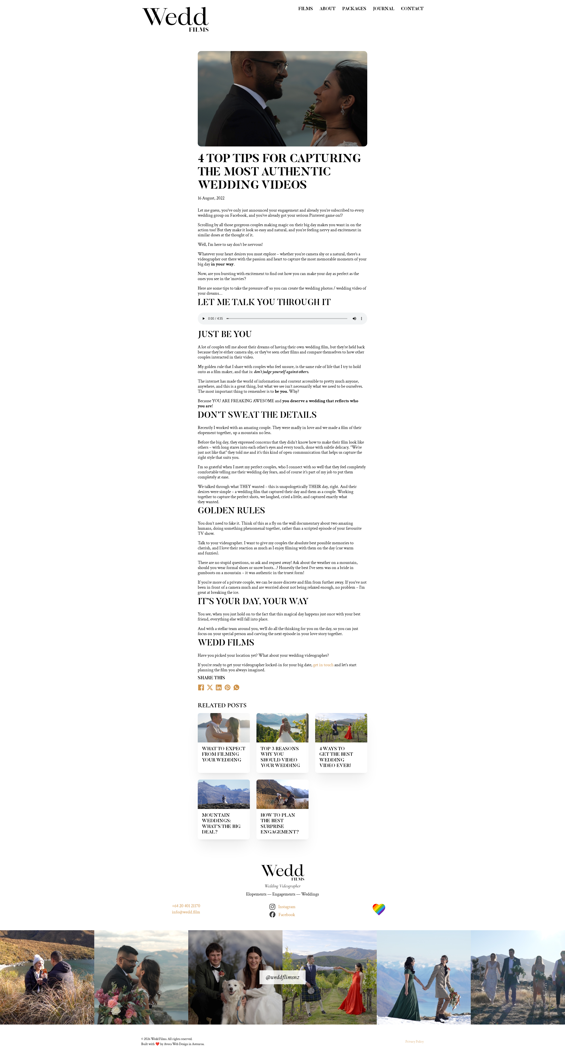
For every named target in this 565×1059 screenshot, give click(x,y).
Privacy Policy (414, 1042)
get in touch (323, 665)
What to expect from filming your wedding (223, 755)
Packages (354, 9)
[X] (210, 687)
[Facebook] (201, 687)
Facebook (287, 914)
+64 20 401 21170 (186, 906)
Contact (412, 9)
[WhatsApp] (236, 687)
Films (305, 9)
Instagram (287, 906)
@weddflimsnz (282, 977)
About (328, 9)
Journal (383, 9)
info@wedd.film (186, 912)
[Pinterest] (227, 687)
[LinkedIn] (218, 687)
